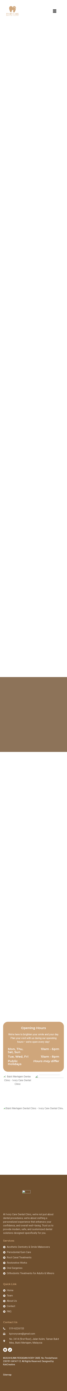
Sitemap (7, 1374)
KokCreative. (9, 1364)
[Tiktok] (10, 1350)
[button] (54, 11)
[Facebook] (5, 1350)
